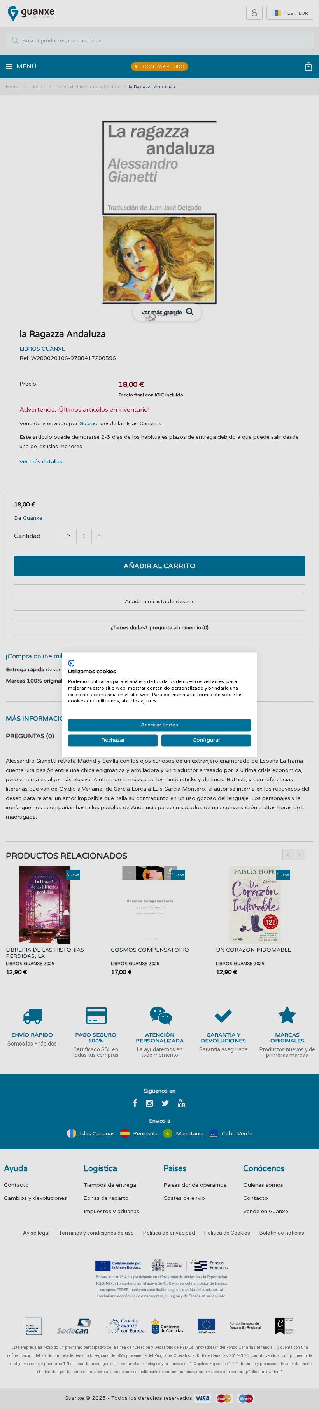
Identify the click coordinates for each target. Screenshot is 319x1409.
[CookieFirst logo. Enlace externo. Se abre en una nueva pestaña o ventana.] (71, 663)
